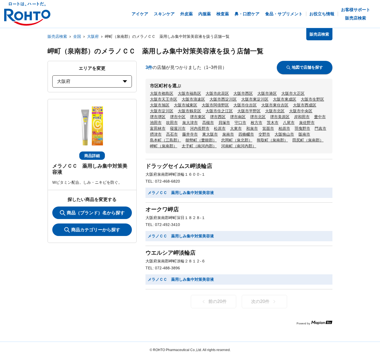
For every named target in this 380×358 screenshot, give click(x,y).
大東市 (236, 128)
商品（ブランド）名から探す (96, 212)
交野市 (264, 134)
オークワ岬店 (162, 209)
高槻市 (208, 122)
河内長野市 (199, 128)
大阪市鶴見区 (189, 111)
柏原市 (284, 128)
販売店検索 (57, 36)
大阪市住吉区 (245, 105)
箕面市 (268, 128)
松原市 (220, 128)
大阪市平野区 (249, 111)
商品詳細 (92, 155)
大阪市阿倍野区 (215, 105)
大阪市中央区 (300, 111)
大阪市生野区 (312, 99)
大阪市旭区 (159, 105)
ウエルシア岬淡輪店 (170, 253)
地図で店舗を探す (307, 67)
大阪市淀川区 (161, 111)
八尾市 (289, 122)
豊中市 (320, 117)
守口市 (240, 122)
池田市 (156, 122)
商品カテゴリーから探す (95, 229)
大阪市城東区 (185, 105)
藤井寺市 (190, 134)
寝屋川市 (178, 128)
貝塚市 (224, 122)
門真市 (320, 128)
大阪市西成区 (304, 105)
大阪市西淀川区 (223, 99)
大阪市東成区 (284, 99)
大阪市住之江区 (219, 111)
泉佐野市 (307, 122)
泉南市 (228, 134)
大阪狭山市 (284, 134)
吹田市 (172, 122)
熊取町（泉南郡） (272, 140)
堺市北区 (258, 117)
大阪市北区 (275, 111)
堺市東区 (198, 117)
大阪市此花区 (217, 93)
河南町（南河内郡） (238, 146)
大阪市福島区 (189, 93)
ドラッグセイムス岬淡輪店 (178, 166)
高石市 (172, 134)
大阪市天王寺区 (163, 99)
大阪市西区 (243, 93)
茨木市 (272, 122)
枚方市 (256, 122)
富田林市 (158, 128)
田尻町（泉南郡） (308, 140)
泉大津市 (190, 122)
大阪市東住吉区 (274, 105)
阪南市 (304, 134)
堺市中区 (178, 117)
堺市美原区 (280, 117)
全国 (77, 36)
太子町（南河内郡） (199, 146)
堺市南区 (238, 117)
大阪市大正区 (293, 93)
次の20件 (260, 301)
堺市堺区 (158, 117)
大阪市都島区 (161, 93)
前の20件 (217, 301)
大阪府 (93, 36)
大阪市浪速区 (193, 99)
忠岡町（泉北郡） (236, 140)
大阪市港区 (267, 93)
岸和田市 (302, 117)
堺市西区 (218, 117)
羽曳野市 (302, 128)
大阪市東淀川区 (254, 99)
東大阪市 (210, 134)
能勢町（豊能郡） (201, 140)
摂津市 (156, 134)
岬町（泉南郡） (163, 146)
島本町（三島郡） (165, 140)
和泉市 (252, 128)
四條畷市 (246, 134)
